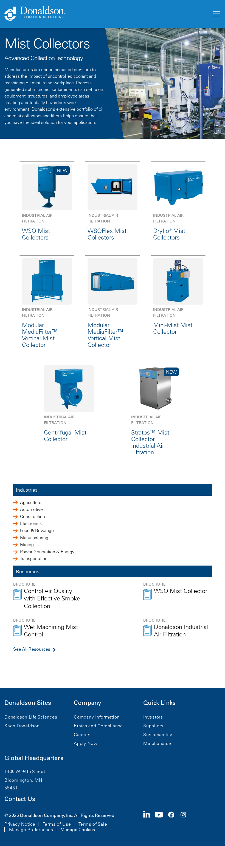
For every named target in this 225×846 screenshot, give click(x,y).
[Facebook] (173, 822)
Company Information (97, 717)
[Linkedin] (148, 822)
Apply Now (85, 743)
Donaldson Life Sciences (30, 717)
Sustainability (157, 734)
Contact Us (19, 799)
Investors (153, 717)
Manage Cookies (77, 829)
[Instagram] (185, 822)
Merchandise (157, 743)
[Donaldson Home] (105, 14)
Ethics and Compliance (98, 725)
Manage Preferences (31, 829)
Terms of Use (57, 824)
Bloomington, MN (23, 780)
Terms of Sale (92, 824)
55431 (11, 788)
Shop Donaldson (22, 725)
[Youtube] (161, 822)
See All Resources (31, 649)
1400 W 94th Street (24, 771)
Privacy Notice (19, 824)
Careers (82, 734)
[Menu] (216, 14)
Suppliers (153, 725)
